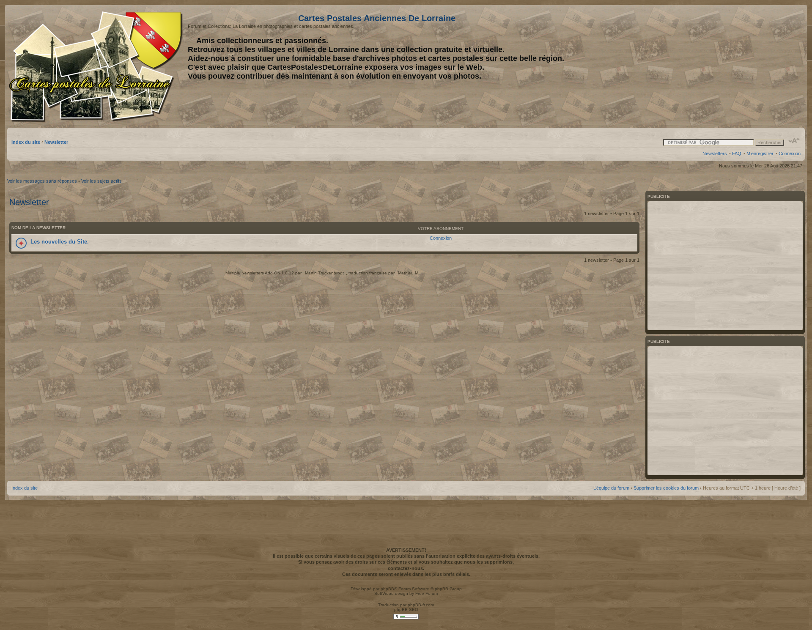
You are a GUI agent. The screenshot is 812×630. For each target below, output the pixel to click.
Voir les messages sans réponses (42, 181)
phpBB (387, 588)
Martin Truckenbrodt (324, 273)
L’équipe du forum (611, 487)
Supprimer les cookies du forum (666, 487)
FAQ (736, 153)
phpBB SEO (406, 609)
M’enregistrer (760, 153)
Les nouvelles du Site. (59, 241)
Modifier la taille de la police (794, 141)
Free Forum (426, 593)
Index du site (25, 142)
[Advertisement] (734, 66)
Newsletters (714, 153)
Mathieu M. (409, 273)
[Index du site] (97, 66)
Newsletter (56, 142)
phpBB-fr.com (421, 605)
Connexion (790, 153)
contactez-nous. (406, 568)
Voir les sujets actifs (101, 181)
